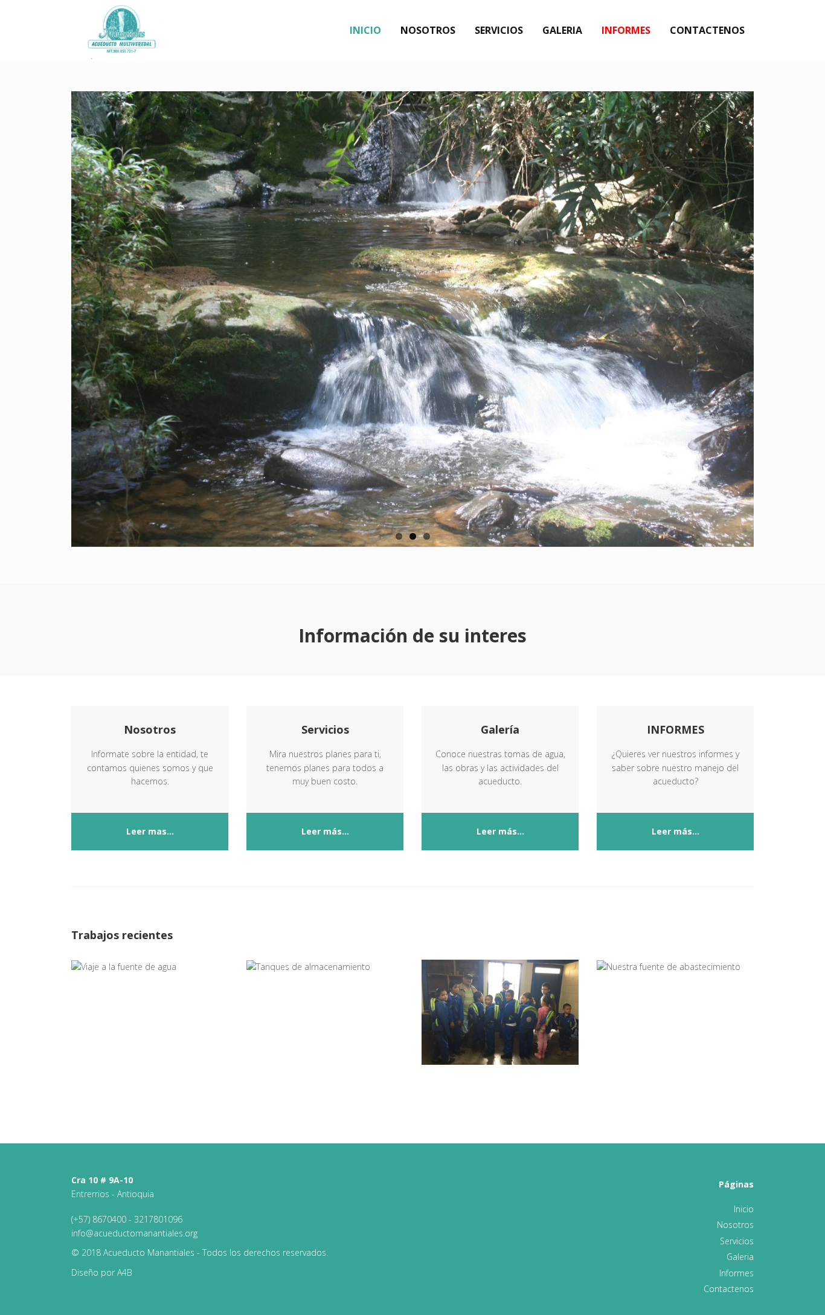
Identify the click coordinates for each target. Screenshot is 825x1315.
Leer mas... (150, 831)
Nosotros (427, 30)
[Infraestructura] (325, 967)
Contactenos (707, 30)
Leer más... (325, 831)
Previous (59, 308)
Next (766, 308)
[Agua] (675, 967)
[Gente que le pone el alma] (150, 967)
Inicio (365, 30)
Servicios (499, 30)
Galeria (562, 30)
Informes (626, 30)
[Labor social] (500, 1012)
